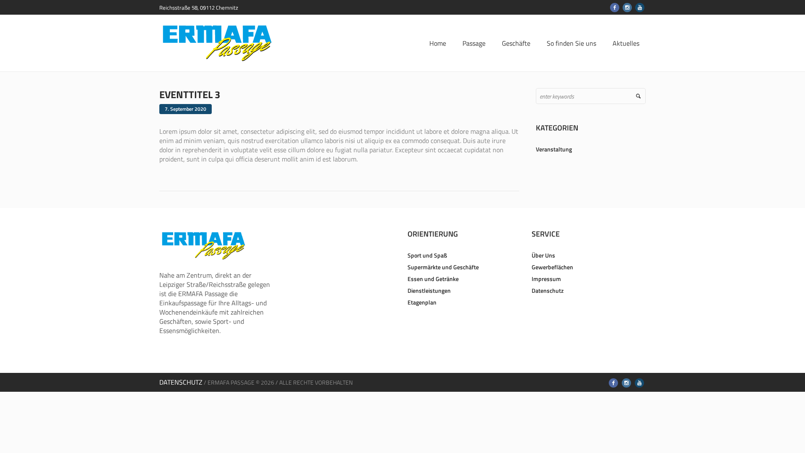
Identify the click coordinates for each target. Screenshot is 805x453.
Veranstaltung (554, 149)
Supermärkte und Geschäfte (443, 267)
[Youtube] (639, 7)
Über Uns (543, 255)
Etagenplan (422, 302)
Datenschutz (548, 290)
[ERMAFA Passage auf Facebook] (614, 7)
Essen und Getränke (433, 278)
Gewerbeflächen (552, 267)
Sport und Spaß (427, 255)
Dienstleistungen (429, 290)
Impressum (546, 278)
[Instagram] (627, 7)
